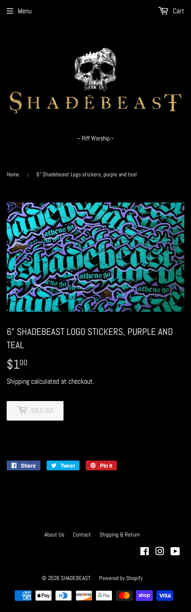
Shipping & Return (119, 534)
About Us (54, 534)
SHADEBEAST (76, 578)
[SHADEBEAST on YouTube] (175, 552)
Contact (82, 534)
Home (13, 174)
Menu (25, 11)
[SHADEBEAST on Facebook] (144, 552)
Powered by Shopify (121, 578)
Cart (177, 11)
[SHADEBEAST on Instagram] (159, 552)
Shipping (18, 381)
